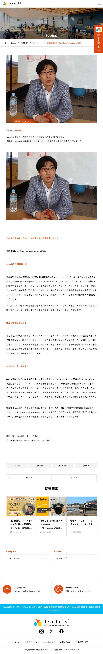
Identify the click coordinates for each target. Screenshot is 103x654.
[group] (21, 517)
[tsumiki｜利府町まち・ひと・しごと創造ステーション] (12, 4)
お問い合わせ (65, 642)
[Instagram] (41, 631)
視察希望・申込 (82, 642)
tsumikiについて (48, 642)
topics (17, 642)
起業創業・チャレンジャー (23, 121)
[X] (51, 631)
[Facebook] (61, 631)
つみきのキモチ (31, 642)
